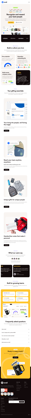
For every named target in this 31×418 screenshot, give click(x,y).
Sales (25, 385)
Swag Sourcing (18, 385)
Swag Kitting (18, 388)
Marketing (25, 383)
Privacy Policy (3, 411)
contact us (2, 401)
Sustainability (3, 409)
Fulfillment (18, 390)
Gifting (17, 383)
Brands (2, 407)
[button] (15, 329)
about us (2, 399)
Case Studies (3, 406)
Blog (1, 404)
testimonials (2, 403)
